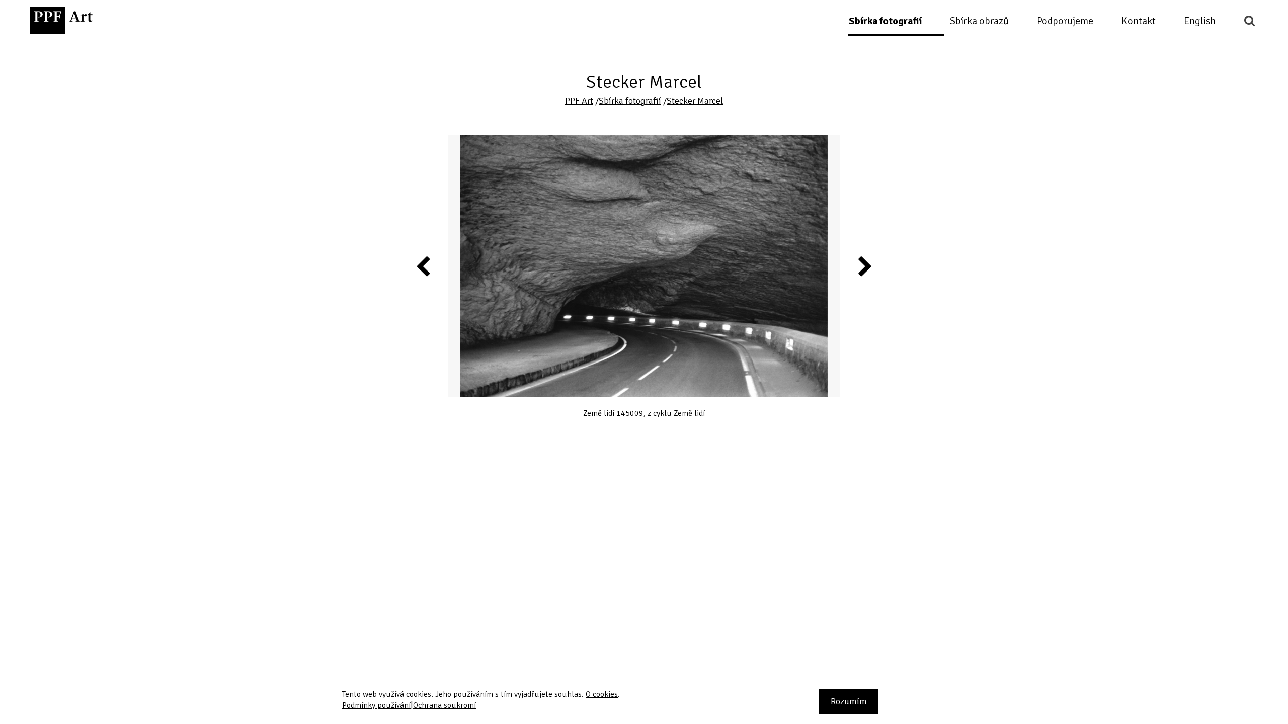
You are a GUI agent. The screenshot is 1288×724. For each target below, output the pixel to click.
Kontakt (1138, 21)
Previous (423, 266)
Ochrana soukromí (444, 705)
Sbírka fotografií (885, 21)
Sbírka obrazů (979, 21)
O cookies (602, 694)
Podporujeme (1065, 21)
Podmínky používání (376, 705)
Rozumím (849, 701)
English (1200, 21)
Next (864, 266)
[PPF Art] (61, 20)
